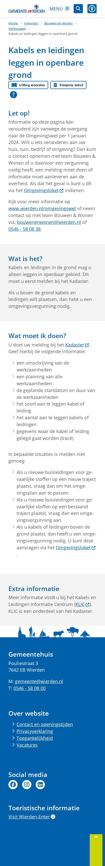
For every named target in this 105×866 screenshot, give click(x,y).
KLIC (80, 604)
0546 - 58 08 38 (24, 229)
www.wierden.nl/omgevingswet (42, 208)
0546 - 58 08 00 (30, 688)
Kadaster (74, 345)
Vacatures (27, 745)
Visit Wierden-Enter (29, 817)
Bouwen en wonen (58, 23)
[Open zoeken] (78, 8)
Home (13, 23)
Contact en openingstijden (45, 724)
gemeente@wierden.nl (39, 681)
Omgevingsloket (41, 190)
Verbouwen (17, 28)
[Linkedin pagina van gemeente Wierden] (40, 784)
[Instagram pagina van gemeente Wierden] (26, 784)
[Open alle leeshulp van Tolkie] (13, 94)
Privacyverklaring (35, 731)
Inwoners (31, 23)
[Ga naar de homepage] (26, 8)
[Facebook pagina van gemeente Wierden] (13, 784)
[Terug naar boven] (96, 850)
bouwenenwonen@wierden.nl (49, 222)
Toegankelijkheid (35, 738)
